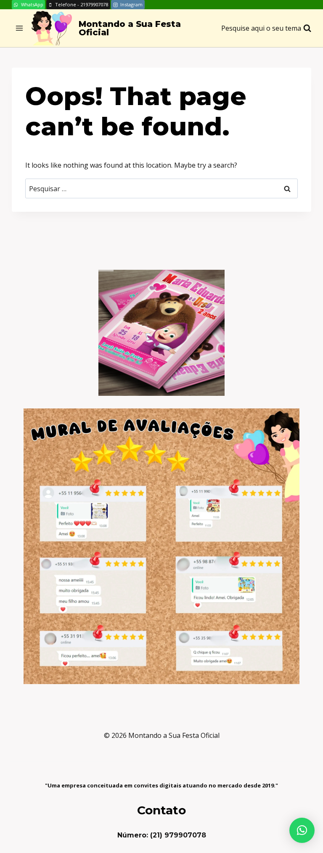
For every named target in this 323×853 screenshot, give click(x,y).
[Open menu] (19, 28)
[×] (302, 830)
